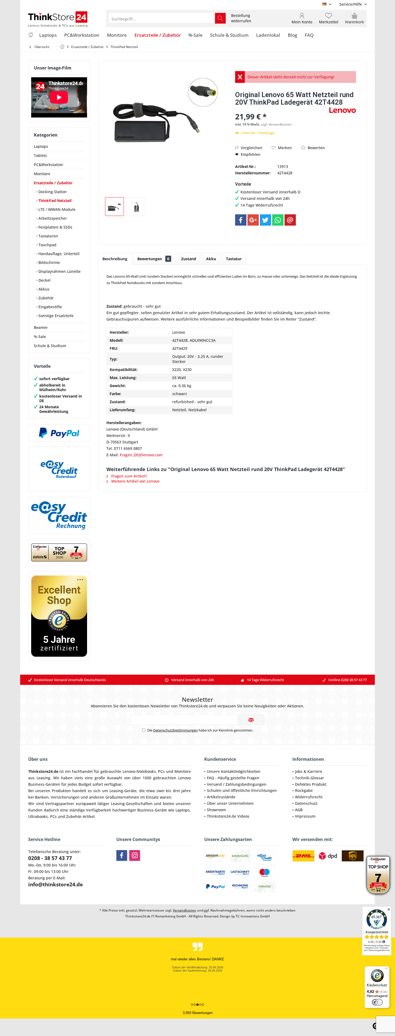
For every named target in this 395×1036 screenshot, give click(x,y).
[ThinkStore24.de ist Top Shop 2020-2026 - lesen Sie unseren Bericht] (378, 875)
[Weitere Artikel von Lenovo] (342, 110)
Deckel (44, 280)
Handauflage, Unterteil (58, 253)
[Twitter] (265, 220)
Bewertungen (153, 258)
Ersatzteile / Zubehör (53, 182)
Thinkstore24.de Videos (228, 816)
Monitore (42, 173)
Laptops (41, 146)
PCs (161, 771)
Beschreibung (114, 258)
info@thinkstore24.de (55, 884)
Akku (211, 258)
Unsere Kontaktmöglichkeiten (233, 771)
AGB (299, 809)
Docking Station (52, 191)
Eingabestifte (49, 306)
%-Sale (40, 336)
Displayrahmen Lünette (59, 271)
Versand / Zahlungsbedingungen (236, 784)
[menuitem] (351, 4)
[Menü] (386, 969)
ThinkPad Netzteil (54, 200)
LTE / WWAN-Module (56, 209)
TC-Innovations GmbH (253, 916)
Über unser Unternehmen (230, 803)
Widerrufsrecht (308, 796)
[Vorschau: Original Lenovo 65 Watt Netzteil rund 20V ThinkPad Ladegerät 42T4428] (114, 206)
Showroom (216, 809)
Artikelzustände (221, 796)
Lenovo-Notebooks (139, 771)
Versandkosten (184, 910)
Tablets (40, 155)
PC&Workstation (48, 164)
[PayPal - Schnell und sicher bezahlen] (59, 433)
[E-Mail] (290, 220)
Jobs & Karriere (308, 771)
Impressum (305, 816)
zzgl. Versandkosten (276, 124)
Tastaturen (47, 235)
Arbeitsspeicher (52, 218)
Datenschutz (306, 803)
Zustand (188, 258)
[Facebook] (240, 220)
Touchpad (46, 244)
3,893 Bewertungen (198, 1013)
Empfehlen (250, 154)
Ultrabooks (38, 816)
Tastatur (234, 258)
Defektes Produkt (310, 784)
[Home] (30, 35)
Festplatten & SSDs (54, 227)
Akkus (43, 289)
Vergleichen (251, 147)
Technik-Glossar (309, 777)
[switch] (377, 1002)
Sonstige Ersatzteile (55, 315)
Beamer (41, 327)
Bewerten (316, 147)
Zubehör (45, 297)
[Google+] (253, 220)
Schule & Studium (50, 345)
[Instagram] (134, 855)
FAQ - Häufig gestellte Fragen (233, 777)
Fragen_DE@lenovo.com (141, 454)
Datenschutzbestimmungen (175, 730)
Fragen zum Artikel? (128, 476)
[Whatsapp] (277, 220)
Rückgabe (304, 790)
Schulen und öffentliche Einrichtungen (242, 790)
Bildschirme (48, 262)
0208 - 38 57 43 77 (50, 858)
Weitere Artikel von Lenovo (134, 481)
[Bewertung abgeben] (281, 109)
